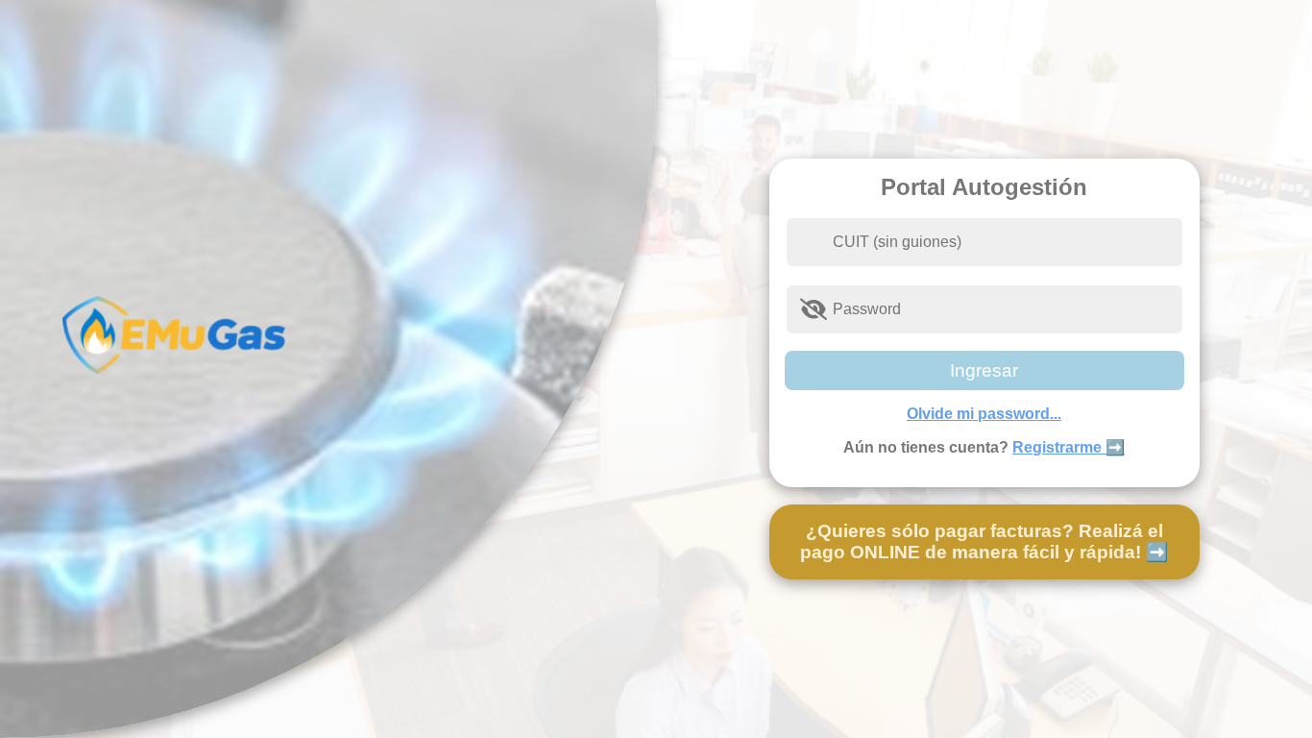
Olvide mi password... (984, 414)
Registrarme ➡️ (1068, 447)
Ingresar (984, 370)
